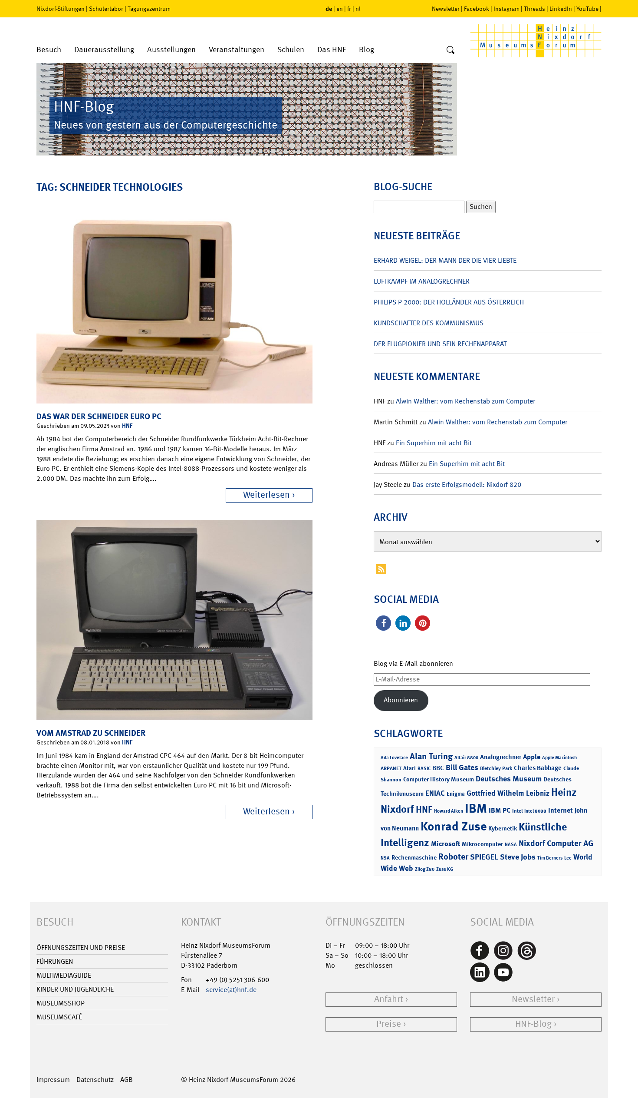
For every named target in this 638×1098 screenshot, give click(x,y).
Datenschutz (95, 1079)
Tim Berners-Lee (554, 858)
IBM (476, 808)
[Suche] (450, 50)
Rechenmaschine (414, 857)
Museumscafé (59, 1017)
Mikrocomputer (482, 844)
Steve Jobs (518, 857)
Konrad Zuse (454, 826)
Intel (517, 810)
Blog (366, 50)
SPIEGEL (484, 857)
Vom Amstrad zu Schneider (90, 733)
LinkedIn (560, 9)
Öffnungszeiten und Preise (80, 947)
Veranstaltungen (236, 50)
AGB (126, 1079)
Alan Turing (431, 756)
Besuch (48, 50)
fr (349, 9)
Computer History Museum (438, 779)
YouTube (587, 9)
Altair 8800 (466, 757)
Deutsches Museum (509, 779)
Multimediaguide (63, 975)
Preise (388, 1024)
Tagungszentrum (149, 9)
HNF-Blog (533, 1024)
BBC (438, 768)
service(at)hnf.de (231, 989)
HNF (127, 425)
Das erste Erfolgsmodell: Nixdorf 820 (466, 484)
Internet (560, 810)
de (329, 8)
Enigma (456, 793)
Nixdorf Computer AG (556, 843)
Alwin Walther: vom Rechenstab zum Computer (465, 401)
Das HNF (331, 50)
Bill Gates (462, 767)
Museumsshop (60, 1003)
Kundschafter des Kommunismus (428, 322)
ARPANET (391, 768)
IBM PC (499, 810)
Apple (531, 756)
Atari (409, 768)
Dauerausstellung (104, 50)
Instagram (506, 9)
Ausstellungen (171, 50)
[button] (383, 623)
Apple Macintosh (559, 757)
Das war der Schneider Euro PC (98, 416)
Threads (534, 9)
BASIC (424, 768)
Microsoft (445, 843)
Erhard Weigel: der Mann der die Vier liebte (445, 260)
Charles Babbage (538, 768)
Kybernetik (502, 828)
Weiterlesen (266, 495)
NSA (385, 858)
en (339, 9)
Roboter (453, 856)
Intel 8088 (535, 811)
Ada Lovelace (394, 757)
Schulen (290, 50)
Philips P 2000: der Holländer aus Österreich (449, 302)
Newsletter (446, 9)
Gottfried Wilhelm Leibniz (508, 793)
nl (358, 9)
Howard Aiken (448, 811)
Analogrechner (500, 757)
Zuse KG (444, 869)
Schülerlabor (106, 9)
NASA (511, 844)
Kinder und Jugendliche (75, 989)
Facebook (476, 9)
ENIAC (435, 793)
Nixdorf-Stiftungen (60, 9)
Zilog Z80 (424, 869)
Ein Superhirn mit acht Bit (434, 442)
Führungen (54, 961)
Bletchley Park (496, 768)
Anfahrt (388, 999)
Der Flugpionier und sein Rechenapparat (440, 343)
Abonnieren (401, 699)
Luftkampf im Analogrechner (422, 281)
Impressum (53, 1079)
